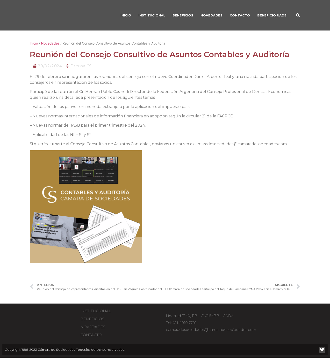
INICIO (126, 15)
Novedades (211, 15)
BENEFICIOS (182, 15)
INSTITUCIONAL (151, 15)
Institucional (95, 311)
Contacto (240, 15)
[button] (298, 15)
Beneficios (92, 319)
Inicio (34, 43)
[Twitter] (322, 350)
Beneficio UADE (272, 15)
